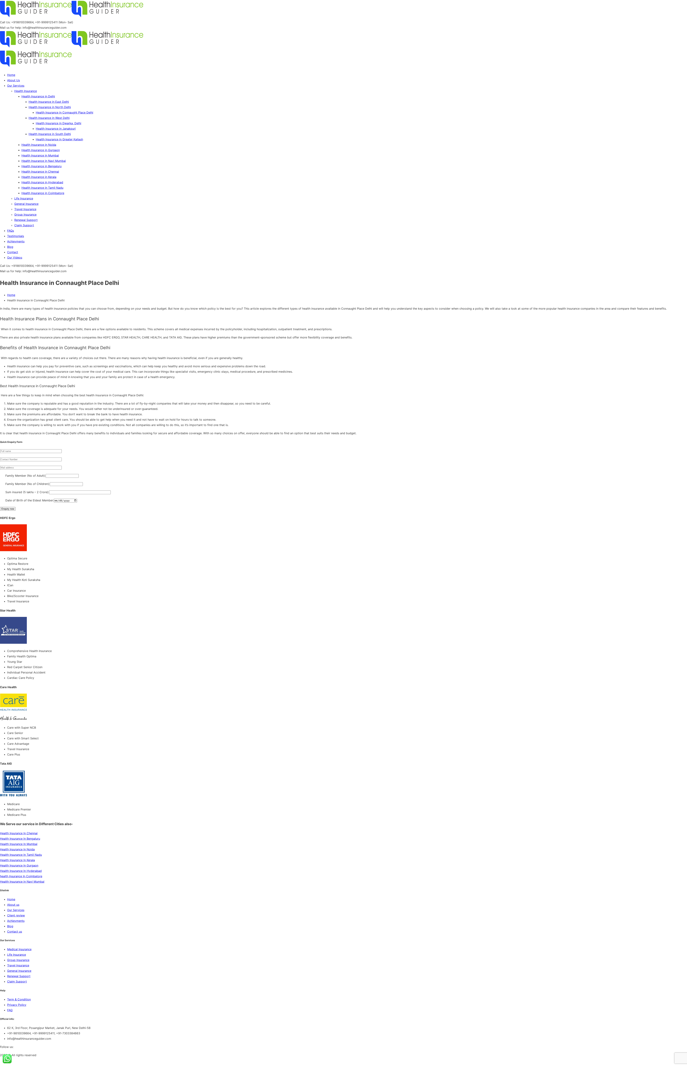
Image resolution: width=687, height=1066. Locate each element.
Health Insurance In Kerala (17, 860)
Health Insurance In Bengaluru (20, 838)
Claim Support (17, 981)
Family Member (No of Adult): (23, 475)
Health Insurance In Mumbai (18, 844)
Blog (10, 926)
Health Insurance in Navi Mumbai (22, 881)
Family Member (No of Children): (25, 484)
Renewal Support (18, 976)
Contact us (14, 931)
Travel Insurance (18, 965)
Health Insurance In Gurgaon (19, 865)
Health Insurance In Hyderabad (21, 871)
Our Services (15, 910)
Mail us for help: (11, 27)
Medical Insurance (19, 949)
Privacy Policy (16, 1005)
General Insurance (19, 971)
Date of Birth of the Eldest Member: (27, 500)
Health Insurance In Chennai (19, 833)
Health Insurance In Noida (17, 849)
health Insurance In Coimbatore (21, 876)
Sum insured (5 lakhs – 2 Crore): (24, 492)
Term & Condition (19, 999)
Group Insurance (18, 960)
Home (11, 295)
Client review (16, 915)
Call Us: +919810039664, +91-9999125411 (29, 22)
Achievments (16, 921)
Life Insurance (16, 954)
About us (13, 904)
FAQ (10, 1010)
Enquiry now (7, 508)
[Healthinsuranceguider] (36, 17)
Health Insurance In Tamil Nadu (21, 854)
